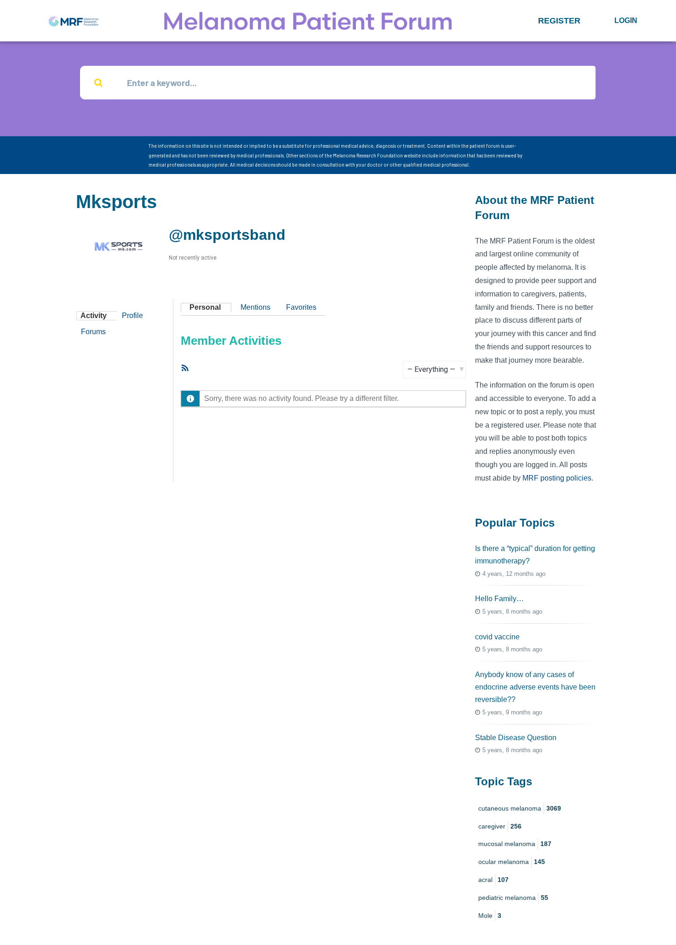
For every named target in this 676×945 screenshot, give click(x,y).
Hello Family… (499, 599)
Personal (205, 307)
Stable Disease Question (515, 738)
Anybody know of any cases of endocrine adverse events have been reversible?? (535, 687)
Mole (489, 915)
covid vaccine (497, 637)
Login (625, 20)
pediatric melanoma (513, 897)
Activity (93, 315)
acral (493, 879)
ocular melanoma (511, 861)
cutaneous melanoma (519, 808)
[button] (559, 20)
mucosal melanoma (514, 843)
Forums (93, 332)
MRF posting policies (556, 478)
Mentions (255, 307)
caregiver (499, 826)
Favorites (301, 307)
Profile (132, 315)
